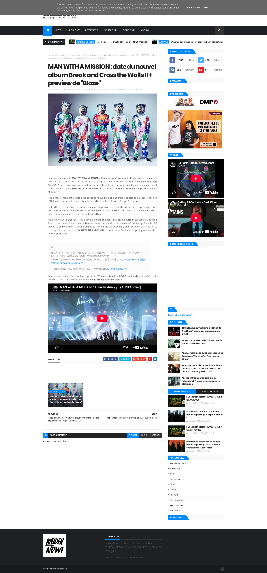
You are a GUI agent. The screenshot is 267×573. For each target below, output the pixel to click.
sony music (124, 55)
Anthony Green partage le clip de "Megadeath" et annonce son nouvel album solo (201, 380)
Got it (207, 7)
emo (172, 474)
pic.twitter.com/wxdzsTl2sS (69, 262)
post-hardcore (177, 500)
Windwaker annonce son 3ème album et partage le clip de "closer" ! (188, 41)
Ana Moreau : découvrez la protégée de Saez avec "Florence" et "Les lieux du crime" (202, 355)
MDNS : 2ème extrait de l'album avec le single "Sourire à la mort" (202, 342)
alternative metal (66, 42)
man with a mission (103, 55)
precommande (176, 505)
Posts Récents (182, 391)
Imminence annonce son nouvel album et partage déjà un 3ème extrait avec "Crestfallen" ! (203, 444)
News (58, 30)
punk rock (175, 510)
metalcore (175, 479)
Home (50, 55)
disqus (144, 435)
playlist (173, 489)
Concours (129, 30)
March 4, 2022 (115, 268)
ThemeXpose (60, 568)
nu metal (174, 484)
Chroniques (73, 30)
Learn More (194, 7)
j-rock (72, 55)
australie (144, 42)
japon (79, 55)
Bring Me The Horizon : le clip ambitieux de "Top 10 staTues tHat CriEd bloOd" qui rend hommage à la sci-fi (202, 368)
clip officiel (175, 469)
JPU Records (88, 55)
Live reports (110, 30)
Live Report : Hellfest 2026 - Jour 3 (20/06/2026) (204, 428)
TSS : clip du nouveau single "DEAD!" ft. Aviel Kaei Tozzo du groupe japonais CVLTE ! (201, 330)
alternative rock (61, 55)
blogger (133, 435)
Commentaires (210, 391)
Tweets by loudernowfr (180, 315)
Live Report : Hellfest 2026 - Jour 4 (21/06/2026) (103, 41)
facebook (155, 435)
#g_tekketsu (131, 259)
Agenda (144, 30)
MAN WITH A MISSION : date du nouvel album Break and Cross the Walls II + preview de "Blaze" (65, 399)
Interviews (91, 30)
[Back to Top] (222, 569)
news (116, 55)
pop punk (174, 495)
